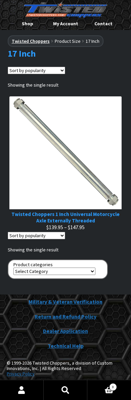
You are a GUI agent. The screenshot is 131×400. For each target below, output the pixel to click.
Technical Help (66, 345)
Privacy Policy (21, 374)
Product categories (33, 265)
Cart (100, 384)
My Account (65, 24)
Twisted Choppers (31, 41)
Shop (27, 24)
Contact (103, 24)
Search (65, 390)
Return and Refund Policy (65, 316)
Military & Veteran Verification (65, 301)
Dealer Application (65, 331)
